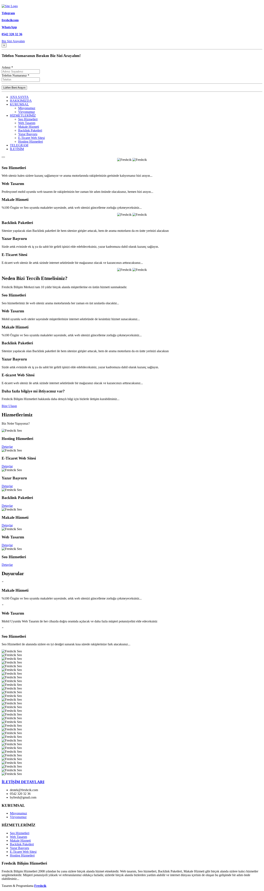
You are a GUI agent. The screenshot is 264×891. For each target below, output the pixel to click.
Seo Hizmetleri (28, 119)
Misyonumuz (26, 108)
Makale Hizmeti (28, 126)
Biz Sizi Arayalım (13, 41)
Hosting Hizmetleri (30, 141)
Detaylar (7, 446)
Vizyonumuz (26, 112)
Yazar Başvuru (27, 134)
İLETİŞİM (17, 149)
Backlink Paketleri (30, 130)
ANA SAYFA (19, 97)
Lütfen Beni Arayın (14, 87)
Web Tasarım (26, 123)
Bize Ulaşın (9, 406)
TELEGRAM (19, 145)
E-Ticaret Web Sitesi (31, 138)
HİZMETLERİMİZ (23, 115)
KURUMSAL (19, 104)
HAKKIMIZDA (21, 100)
